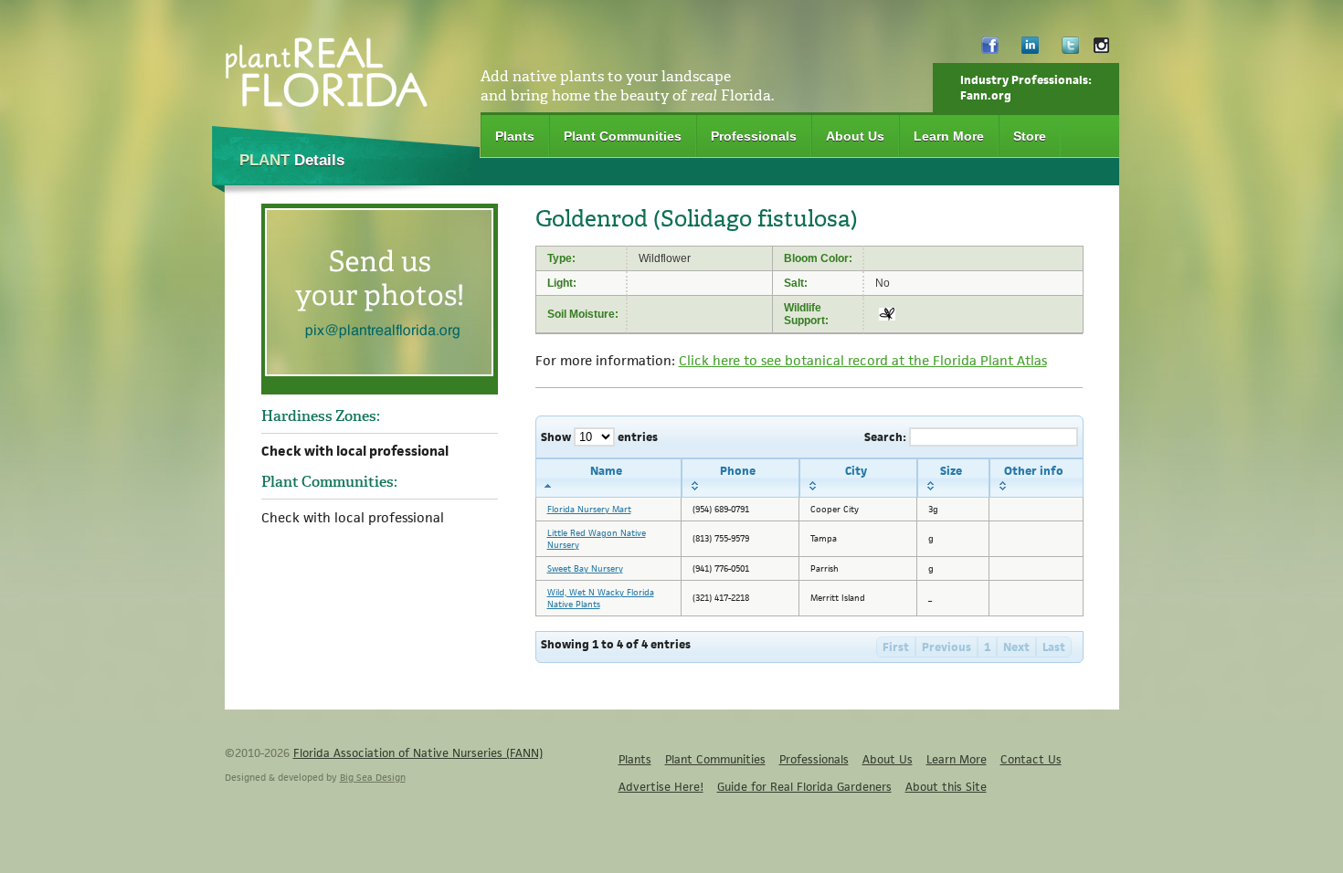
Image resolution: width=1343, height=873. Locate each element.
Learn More (949, 136)
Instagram (1101, 50)
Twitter (1070, 50)
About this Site (946, 786)
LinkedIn (1030, 50)
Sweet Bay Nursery (585, 568)
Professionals (754, 136)
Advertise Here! (661, 786)
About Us (855, 136)
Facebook (990, 50)
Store (1029, 136)
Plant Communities (623, 136)
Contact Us (1031, 759)
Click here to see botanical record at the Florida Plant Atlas (863, 360)
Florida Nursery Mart (589, 509)
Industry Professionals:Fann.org (1026, 87)
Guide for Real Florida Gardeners (804, 786)
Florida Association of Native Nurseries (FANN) (418, 753)
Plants (514, 136)
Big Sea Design (373, 777)
